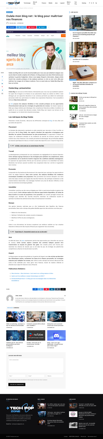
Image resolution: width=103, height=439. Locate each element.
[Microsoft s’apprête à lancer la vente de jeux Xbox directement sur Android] (73, 107)
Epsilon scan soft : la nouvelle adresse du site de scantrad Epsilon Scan (87, 424)
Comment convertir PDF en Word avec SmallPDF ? (36, 324)
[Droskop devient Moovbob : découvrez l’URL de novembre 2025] (42, 422)
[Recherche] (96, 3)
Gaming (84, 3)
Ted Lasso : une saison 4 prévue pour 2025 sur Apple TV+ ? (56, 413)
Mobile (50, 3)
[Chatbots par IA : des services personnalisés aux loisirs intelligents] (15, 335)
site (12, 104)
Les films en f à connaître (80, 59)
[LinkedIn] (2, 83)
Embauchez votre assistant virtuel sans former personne (55, 324)
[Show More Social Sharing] (48, 27)
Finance (44, 3)
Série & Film (35, 3)
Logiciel (62, 3)
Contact (66, 436)
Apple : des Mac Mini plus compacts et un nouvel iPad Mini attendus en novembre (85, 84)
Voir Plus (76, 3)
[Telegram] (2, 90)
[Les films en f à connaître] (83, 49)
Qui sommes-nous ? (92, 436)
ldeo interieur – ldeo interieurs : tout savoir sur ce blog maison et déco (32, 273)
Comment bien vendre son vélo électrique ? (87, 123)
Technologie (27, 3)
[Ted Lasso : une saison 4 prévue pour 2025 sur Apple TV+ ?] (42, 414)
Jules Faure (76, 38)
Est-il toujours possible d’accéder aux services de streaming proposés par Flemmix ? (84, 34)
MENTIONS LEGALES (74, 436)
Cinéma (71, 56)
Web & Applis (9, 12)
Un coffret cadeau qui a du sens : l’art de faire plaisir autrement (56, 404)
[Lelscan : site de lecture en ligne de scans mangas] (73, 117)
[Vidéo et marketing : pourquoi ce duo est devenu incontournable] (15, 316)
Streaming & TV (73, 29)
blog (50, 120)
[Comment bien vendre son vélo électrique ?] (73, 125)
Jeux (56, 3)
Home (7, 8)
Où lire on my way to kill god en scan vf (87, 98)
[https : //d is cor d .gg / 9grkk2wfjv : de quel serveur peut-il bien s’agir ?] (56, 335)
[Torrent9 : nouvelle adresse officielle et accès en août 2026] (73, 406)
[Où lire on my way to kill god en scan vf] (73, 99)
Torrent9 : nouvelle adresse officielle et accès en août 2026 (87, 404)
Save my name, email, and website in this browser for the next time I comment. (28, 379)
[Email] (2, 93)
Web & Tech (68, 3)
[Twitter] (2, 80)
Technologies (73, 79)
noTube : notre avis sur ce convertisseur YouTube (34, 343)
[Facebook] (2, 76)
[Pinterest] (2, 86)
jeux (23, 240)
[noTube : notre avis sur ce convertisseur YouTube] (36, 335)
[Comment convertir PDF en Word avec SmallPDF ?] (36, 316)
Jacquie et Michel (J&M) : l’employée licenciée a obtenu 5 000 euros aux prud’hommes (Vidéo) (87, 414)
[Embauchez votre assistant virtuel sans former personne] (56, 316)
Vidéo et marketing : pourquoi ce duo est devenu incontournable (15, 324)
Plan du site (83, 436)
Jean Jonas (13, 23)
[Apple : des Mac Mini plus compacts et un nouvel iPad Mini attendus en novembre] (83, 73)
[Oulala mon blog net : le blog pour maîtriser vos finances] (36, 50)
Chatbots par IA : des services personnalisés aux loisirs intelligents (14, 344)
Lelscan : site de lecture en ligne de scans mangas (88, 115)
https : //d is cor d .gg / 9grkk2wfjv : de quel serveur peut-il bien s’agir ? (55, 344)
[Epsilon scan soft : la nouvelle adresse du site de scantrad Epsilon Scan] (73, 425)
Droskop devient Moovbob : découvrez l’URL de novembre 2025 (55, 422)
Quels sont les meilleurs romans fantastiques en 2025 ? (28, 276)
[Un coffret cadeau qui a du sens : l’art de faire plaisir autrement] (42, 406)
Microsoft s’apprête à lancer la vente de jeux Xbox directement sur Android (88, 107)
